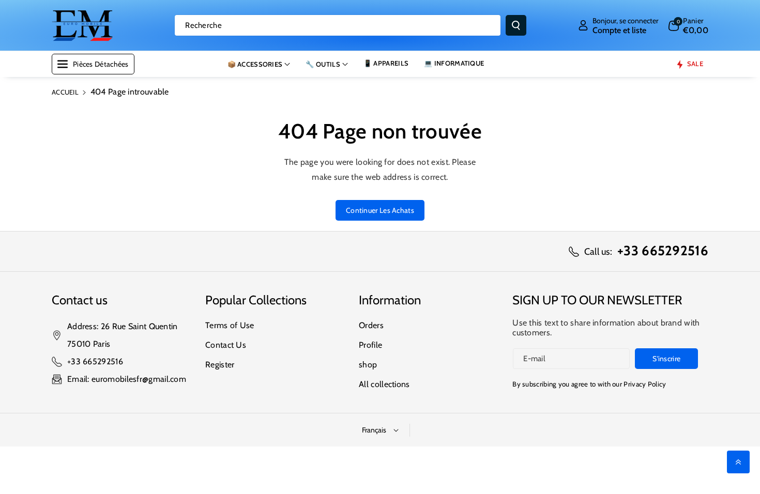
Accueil (65, 92)
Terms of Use (229, 325)
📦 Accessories (255, 64)
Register (219, 364)
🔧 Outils (323, 64)
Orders (371, 325)
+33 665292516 (95, 361)
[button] (688, 25)
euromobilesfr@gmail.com (139, 379)
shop (368, 364)
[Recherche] (516, 25)
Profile (370, 345)
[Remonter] (738, 462)
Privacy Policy (645, 384)
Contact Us (225, 345)
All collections (384, 384)
